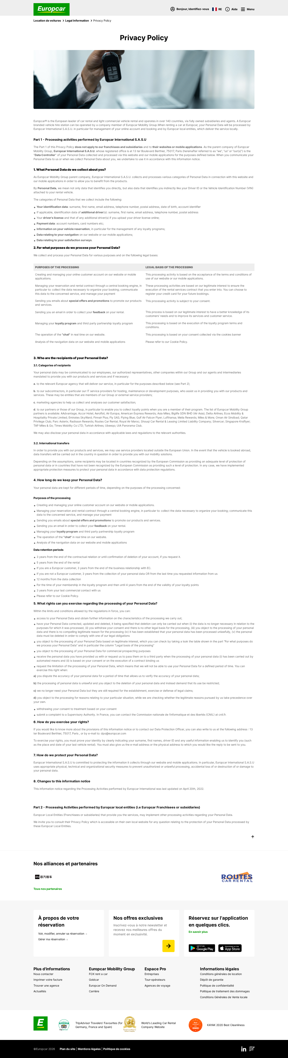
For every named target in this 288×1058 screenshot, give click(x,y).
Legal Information (77, 20)
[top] (252, 837)
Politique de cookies (116, 1049)
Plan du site (67, 1049)
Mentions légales (89, 1049)
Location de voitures (47, 20)
